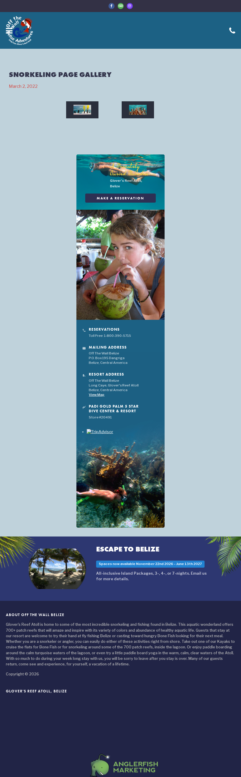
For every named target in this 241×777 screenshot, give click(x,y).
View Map (96, 395)
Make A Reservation (120, 198)
